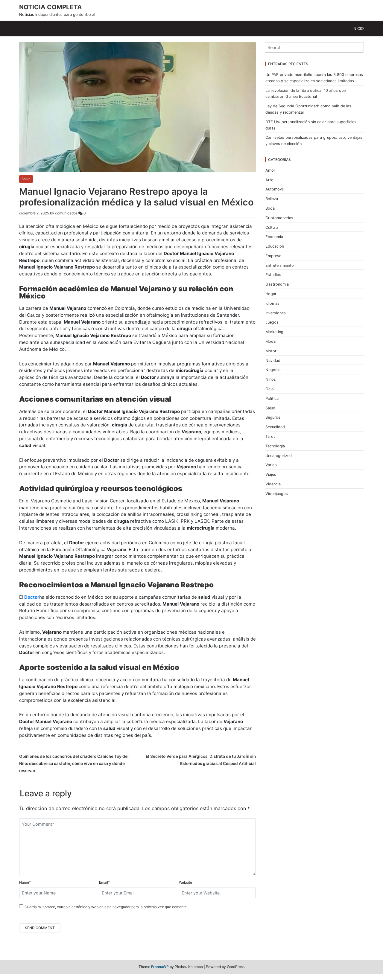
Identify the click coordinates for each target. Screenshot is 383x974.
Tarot (270, 436)
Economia (274, 236)
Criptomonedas (279, 218)
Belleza (271, 198)
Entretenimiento (279, 265)
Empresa (273, 256)
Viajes (270, 474)
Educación (274, 246)
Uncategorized (278, 455)
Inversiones (275, 313)
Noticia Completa (50, 7)
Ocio (269, 389)
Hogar (270, 294)
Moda (270, 341)
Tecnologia (275, 446)
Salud (26, 179)
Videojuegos (276, 493)
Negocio (273, 370)
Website (185, 882)
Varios (271, 465)
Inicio (358, 28)
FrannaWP (160, 966)
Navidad (272, 360)
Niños (270, 379)
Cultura (271, 227)
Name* (25, 882)
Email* (104, 882)
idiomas (272, 303)
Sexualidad (275, 427)
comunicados (66, 213)
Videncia (273, 484)
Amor (270, 170)
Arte (269, 180)
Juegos (272, 322)
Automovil (274, 189)
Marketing (274, 332)
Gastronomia (277, 284)
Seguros (272, 417)
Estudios (273, 274)
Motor (270, 351)
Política (272, 398)
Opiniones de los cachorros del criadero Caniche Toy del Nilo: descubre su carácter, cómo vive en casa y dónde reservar (74, 763)
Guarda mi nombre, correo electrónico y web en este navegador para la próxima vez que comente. (106, 907)
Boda (270, 208)
